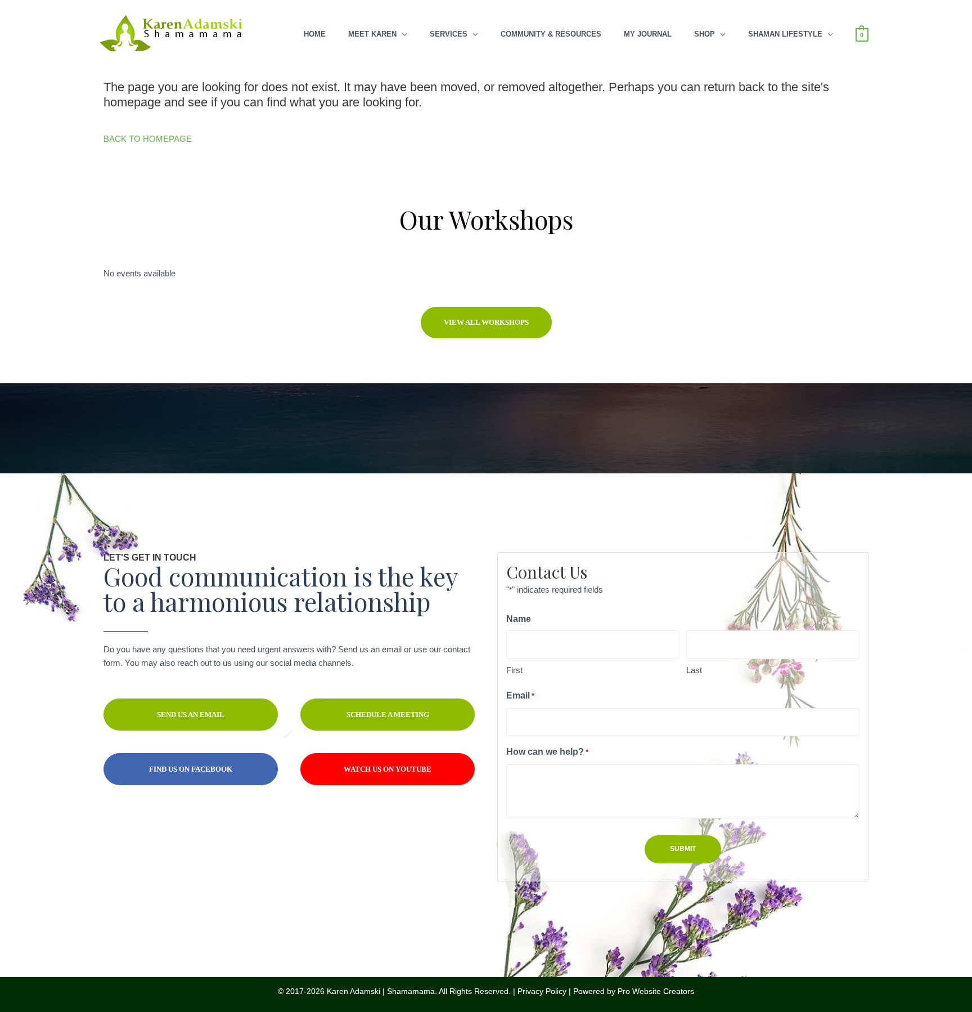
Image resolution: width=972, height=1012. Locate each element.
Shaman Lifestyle (785, 34)
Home (315, 34)
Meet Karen (372, 34)
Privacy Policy (542, 991)
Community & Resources (551, 34)
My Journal (648, 34)
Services (448, 34)
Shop (704, 34)
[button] (486, 322)
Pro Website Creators (656, 991)
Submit (683, 849)
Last (694, 670)
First (514, 670)
